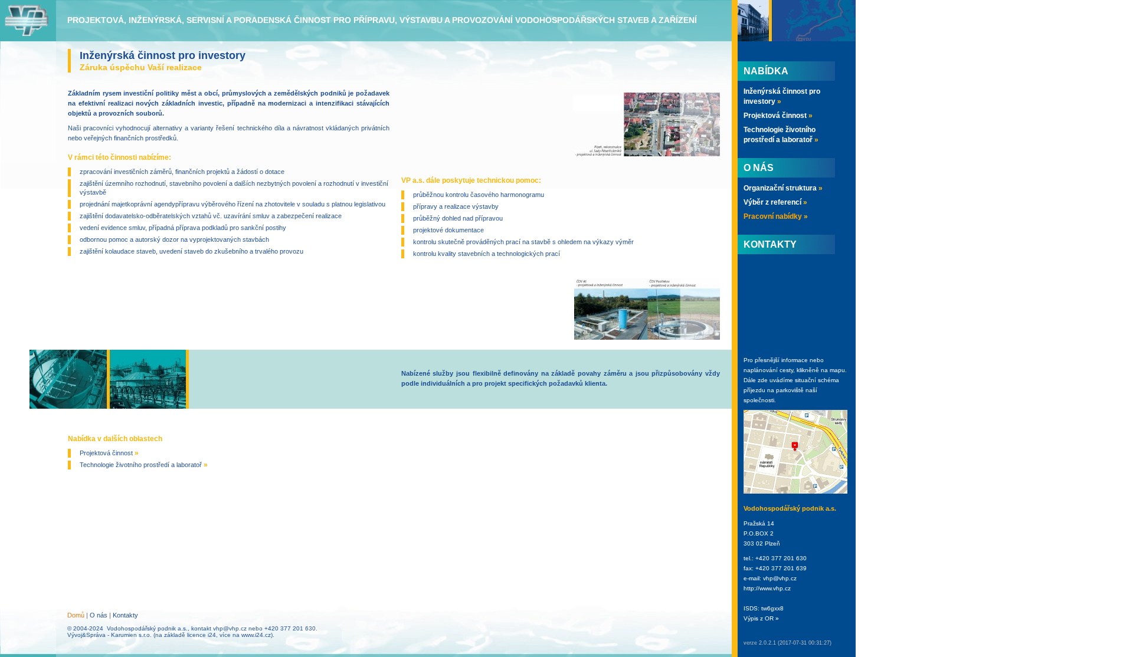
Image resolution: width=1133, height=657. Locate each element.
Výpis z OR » (761, 618)
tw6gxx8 (772, 608)
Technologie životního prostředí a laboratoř (144, 464)
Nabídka (766, 71)
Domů (75, 615)
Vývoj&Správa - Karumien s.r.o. (109, 635)
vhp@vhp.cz (230, 628)
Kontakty (125, 615)
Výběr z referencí (775, 202)
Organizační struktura (783, 188)
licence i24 (201, 635)
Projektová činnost (109, 452)
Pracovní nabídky (776, 216)
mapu (837, 370)
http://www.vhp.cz (767, 588)
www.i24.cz (256, 635)
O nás (98, 615)
